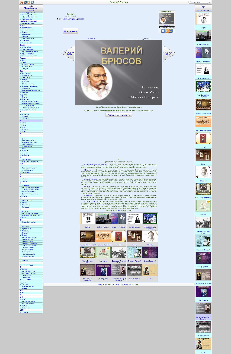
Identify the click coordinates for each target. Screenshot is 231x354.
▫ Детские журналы (28, 38)
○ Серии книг (24, 32)
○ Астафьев (24, 118)
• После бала (26, 277)
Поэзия (23, 58)
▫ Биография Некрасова (30, 213)
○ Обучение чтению (27, 23)
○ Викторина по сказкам (29, 56)
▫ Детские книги (27, 34)
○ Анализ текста (26, 75)
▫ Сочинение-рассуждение (31, 103)
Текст (22, 71)
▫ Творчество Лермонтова (30, 189)
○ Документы (25, 88)
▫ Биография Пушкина (29, 237)
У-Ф (21, 290)
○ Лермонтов (24, 185)
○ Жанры (23, 80)
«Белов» (87, 186)
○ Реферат (24, 93)
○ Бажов (23, 123)
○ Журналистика (26, 43)
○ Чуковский (24, 308)
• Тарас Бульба (27, 146)
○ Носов (23, 218)
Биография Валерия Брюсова (70, 19)
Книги (22, 25)
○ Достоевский (25, 159)
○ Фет (22, 293)
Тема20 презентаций (203, 8)
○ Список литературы (28, 110)
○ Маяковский (25, 205)
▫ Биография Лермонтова (30, 187)
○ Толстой (23, 269)
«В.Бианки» (88, 196)
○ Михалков (24, 207)
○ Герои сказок (25, 47)
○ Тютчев (23, 288)
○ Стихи (23, 62)
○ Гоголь (23, 138)
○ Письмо (23, 97)
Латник (91, 39)
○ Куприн (23, 181)
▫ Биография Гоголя (28, 140)
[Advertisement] (119, 23)
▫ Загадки (25, 69)
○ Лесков (23, 196)
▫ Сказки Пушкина (28, 256)
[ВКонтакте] (32, 2)
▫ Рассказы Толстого (28, 273)
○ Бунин (23, 131)
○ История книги (26, 28)
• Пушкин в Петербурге (29, 243)
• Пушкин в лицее (27, 241)
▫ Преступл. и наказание (30, 161)
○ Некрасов (24, 211)
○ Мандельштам (26, 200)
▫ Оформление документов (31, 90)
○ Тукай (23, 282)
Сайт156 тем (31, 8)
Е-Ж (21, 164)
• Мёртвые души (27, 144)
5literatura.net (102, 284)
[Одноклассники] (28, 2)
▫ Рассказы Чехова (28, 303)
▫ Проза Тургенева (28, 286)
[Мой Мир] (25, 2)
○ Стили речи (25, 77)
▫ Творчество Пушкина (29, 245)
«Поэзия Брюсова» (90, 179)
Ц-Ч (21, 297)
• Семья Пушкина (27, 239)
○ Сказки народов (26, 49)
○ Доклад (23, 95)
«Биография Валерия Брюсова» (95, 164)
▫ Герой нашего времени (30, 194)
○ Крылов (23, 179)
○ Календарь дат (26, 19)
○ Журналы (24, 36)
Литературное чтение (28, 21)
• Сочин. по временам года (30, 107)
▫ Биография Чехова (28, 301)
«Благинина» (88, 170)
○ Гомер (23, 148)
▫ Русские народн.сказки (30, 51)
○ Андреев (24, 116)
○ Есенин (23, 166)
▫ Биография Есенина (29, 168)
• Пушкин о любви (27, 247)
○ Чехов (23, 299)
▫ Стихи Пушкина (27, 250)
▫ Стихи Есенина (27, 170)
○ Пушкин (23, 235)
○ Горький (23, 153)
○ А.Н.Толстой (25, 280)
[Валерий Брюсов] (118, 72)
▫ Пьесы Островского (29, 222)
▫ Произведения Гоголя (29, 142)
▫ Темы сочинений (28, 105)
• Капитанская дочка (28, 254)
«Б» (118, 211)
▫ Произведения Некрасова (31, 215)
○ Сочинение (24, 99)
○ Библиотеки (25, 41)
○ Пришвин (24, 233)
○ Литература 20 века (28, 15)
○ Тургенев (24, 284)
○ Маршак (23, 203)
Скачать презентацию (119, 115)
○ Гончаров (24, 151)
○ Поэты (23, 60)
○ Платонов (24, 231)
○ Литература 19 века (28, 13)
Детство (147, 39)
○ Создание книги (26, 30)
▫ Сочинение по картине (30, 101)
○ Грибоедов (24, 155)
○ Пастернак (24, 226)
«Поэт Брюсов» (89, 201)
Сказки (22, 45)
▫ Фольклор (25, 82)
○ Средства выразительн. (29, 86)
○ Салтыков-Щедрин (27, 265)
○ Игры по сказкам (27, 54)
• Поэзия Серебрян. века (30, 17)
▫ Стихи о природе (28, 64)
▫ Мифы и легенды (28, 84)
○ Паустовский (25, 229)
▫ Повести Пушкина (28, 252)
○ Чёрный (23, 306)
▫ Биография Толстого (29, 271)
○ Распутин (24, 260)
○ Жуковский (24, 172)
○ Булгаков (24, 129)
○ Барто (23, 125)
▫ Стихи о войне (27, 66)
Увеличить (167, 25)
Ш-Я (21, 310)
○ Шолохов (24, 312)
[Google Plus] (21, 2)
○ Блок (22, 127)
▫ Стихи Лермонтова (28, 192)
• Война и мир (26, 275)
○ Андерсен (24, 114)
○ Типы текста (25, 73)
